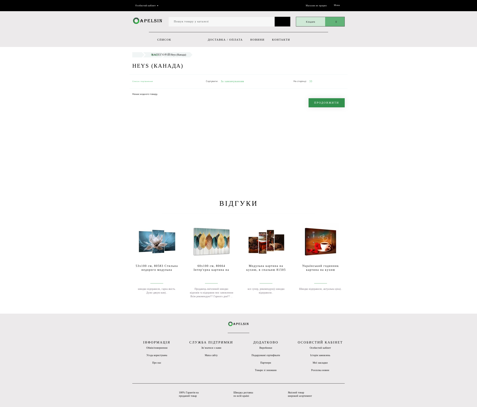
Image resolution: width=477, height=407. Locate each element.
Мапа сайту (211, 355)
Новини (257, 39)
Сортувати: (212, 81)
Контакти (281, 39)
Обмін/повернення (156, 347)
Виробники (265, 347)
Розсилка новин (320, 370)
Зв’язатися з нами (211, 347)
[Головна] (137, 54)
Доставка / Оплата (225, 39)
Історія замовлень (320, 355)
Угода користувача (156, 355)
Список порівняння (142, 81)
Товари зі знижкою (266, 370)
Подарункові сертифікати (266, 355)
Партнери (265, 362)
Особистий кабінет (320, 347)
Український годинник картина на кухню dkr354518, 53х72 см (320, 269)
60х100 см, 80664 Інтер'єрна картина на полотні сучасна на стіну (211, 269)
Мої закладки (320, 362)
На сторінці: (300, 81)
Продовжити (326, 102)
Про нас (156, 362)
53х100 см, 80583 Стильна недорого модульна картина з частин (157, 269)
